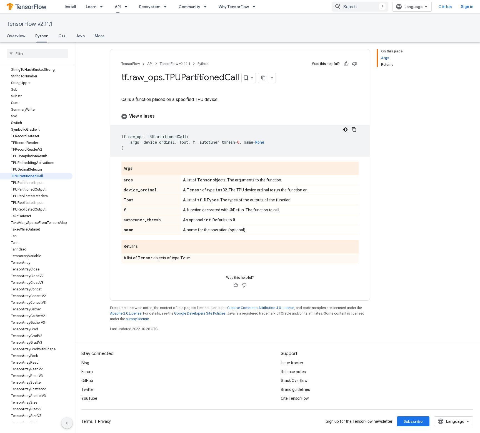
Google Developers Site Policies (200, 313)
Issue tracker (292, 363)
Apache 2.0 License (125, 313)
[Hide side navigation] (66, 423)
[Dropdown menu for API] (127, 6)
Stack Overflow (294, 380)
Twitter (87, 389)
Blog (85, 363)
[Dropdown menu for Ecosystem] (167, 6)
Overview (16, 35)
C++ (62, 35)
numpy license (137, 319)
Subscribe (413, 421)
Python (41, 35)
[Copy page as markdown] (263, 78)
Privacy (104, 421)
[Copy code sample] (354, 129)
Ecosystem (149, 6)
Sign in (467, 6)
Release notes (293, 371)
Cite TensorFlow (295, 398)
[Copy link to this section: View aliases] (160, 116)
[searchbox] (37, 53)
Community (189, 6)
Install (70, 6)
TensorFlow (130, 64)
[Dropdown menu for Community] (207, 6)
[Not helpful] (354, 64)
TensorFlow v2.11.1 (29, 24)
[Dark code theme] (345, 129)
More (100, 35)
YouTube (89, 398)
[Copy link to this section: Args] (138, 169)
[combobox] (360, 7)
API (118, 6)
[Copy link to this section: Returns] (143, 247)
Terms (87, 421)
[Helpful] (346, 64)
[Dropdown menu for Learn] (103, 6)
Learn (91, 6)
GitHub (445, 6)
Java (80, 35)
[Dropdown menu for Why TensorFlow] (255, 6)
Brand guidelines (295, 389)
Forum (87, 371)
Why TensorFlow (234, 6)
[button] (240, 116)
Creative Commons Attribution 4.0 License (260, 308)
